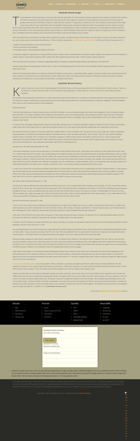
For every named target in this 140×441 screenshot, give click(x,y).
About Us (59, 4)
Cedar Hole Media (84, 393)
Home (50, 4)
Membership (71, 4)
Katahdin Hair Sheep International (84, 40)
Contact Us (121, 4)
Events (96, 4)
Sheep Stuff (109, 4)
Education (85, 4)
